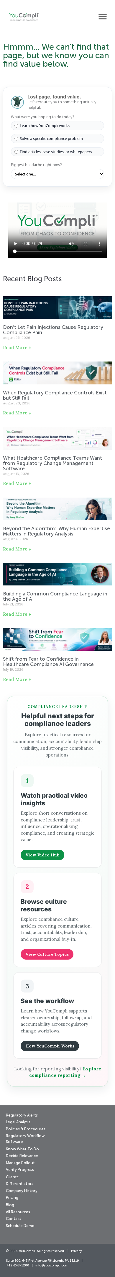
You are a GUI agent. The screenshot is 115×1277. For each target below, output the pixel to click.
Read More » (17, 347)
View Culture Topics (47, 954)
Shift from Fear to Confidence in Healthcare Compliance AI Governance (49, 662)
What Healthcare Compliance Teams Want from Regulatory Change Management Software (52, 463)
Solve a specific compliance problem (51, 138)
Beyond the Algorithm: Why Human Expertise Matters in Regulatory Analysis (56, 531)
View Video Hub (42, 855)
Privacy (76, 1251)
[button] (102, 16)
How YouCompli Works (49, 1046)
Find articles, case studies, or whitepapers (56, 151)
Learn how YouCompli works (45, 125)
